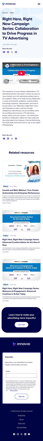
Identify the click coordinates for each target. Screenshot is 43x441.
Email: (21, 371)
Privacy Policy (14, 390)
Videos (12, 13)
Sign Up (21, 396)
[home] (9, 4)
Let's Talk (21, 324)
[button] (39, 4)
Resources (5, 13)
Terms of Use (21, 423)
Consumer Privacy (21, 427)
